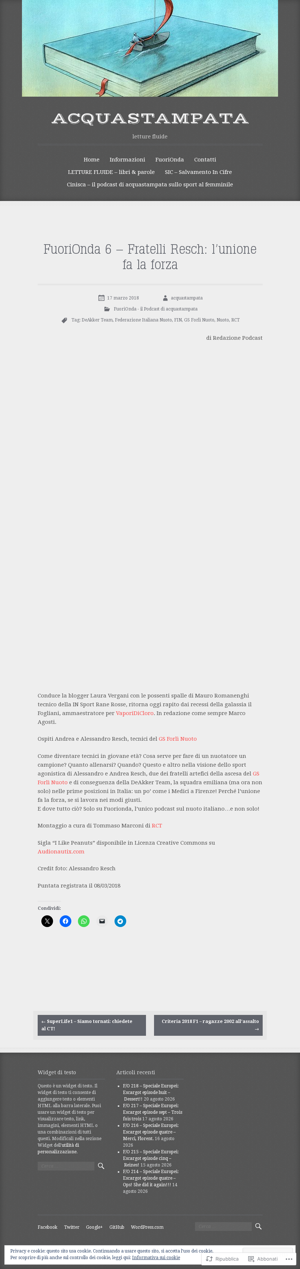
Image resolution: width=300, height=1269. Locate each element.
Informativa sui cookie (156, 1257)
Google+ (94, 1227)
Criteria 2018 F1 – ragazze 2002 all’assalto (210, 1025)
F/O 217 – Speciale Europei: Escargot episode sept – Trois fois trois (152, 1112)
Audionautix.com (61, 851)
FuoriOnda (169, 159)
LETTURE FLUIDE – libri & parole (111, 172)
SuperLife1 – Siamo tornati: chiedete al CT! (86, 1025)
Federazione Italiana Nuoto (143, 320)
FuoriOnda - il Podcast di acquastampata (156, 309)
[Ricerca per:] (66, 1166)
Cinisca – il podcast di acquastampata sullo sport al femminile (150, 184)
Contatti (205, 159)
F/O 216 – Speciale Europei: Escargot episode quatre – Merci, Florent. (151, 1132)
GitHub (116, 1227)
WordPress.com (147, 1227)
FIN (178, 320)
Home (92, 159)
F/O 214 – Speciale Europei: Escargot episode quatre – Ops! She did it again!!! (151, 1178)
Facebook (47, 1227)
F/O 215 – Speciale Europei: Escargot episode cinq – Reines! (151, 1158)
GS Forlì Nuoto (199, 320)
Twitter (71, 1227)
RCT (235, 320)
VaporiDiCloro (135, 713)
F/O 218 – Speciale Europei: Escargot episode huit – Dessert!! (151, 1092)
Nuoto (223, 320)
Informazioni (127, 159)
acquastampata (150, 118)
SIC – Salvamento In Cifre (198, 172)
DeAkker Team (97, 320)
